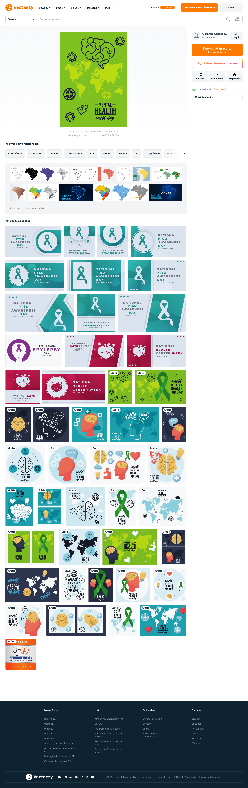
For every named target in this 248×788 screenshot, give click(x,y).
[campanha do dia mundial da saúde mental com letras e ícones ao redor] (169, 585)
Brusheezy (50, 718)
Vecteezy (49, 723)
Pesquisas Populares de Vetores (108, 735)
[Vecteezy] (19, 7)
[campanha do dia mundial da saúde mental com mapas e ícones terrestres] (79, 547)
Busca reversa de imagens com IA (59, 750)
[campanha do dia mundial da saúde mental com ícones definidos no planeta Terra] (85, 506)
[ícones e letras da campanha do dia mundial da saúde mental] (166, 464)
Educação (49, 738)
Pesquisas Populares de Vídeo (108, 751)
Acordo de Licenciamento (109, 718)
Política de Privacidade (185, 776)
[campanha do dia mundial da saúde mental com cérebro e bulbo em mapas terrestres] (50, 506)
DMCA (98, 723)
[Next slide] (181, 153)
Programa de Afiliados (107, 728)
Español (196, 723)
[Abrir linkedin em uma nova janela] (70, 777)
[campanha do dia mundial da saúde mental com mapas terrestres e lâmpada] (32, 585)
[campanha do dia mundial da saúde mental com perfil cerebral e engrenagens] (89, 424)
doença (171, 153)
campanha (35, 153)
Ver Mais (166, 192)
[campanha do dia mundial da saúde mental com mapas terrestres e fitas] (123, 620)
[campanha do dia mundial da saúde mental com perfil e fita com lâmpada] (133, 585)
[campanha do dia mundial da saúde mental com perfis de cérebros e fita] (100, 585)
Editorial (92, 7)
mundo (107, 153)
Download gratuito (217, 50)
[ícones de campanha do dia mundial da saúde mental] (25, 464)
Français (196, 738)
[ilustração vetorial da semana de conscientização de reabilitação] (20, 654)
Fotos (59, 7)
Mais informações (204, 97)
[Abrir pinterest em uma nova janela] (76, 777)
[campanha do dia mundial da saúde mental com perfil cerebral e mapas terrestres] (129, 547)
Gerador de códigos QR (57, 761)
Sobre (146, 728)
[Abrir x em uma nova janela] (87, 777)
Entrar (231, 7)
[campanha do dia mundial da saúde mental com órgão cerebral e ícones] (19, 506)
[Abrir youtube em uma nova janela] (92, 777)
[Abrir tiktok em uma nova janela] (81, 777)
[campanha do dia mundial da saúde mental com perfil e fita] (30, 547)
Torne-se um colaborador (150, 735)
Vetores (43, 7)
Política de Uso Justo (209, 776)
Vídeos (75, 7)
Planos (155, 7)
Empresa (49, 733)
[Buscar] (228, 19)
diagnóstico (153, 153)
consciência (15, 153)
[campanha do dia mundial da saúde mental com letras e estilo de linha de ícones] (74, 585)
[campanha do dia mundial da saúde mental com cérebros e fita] (122, 506)
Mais (107, 7)
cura (92, 153)
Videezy (48, 728)
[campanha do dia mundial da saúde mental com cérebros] (76, 620)
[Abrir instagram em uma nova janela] (65, 777)
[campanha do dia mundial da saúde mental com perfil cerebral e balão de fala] (174, 424)
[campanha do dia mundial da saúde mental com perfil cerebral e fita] (24, 620)
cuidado (54, 153)
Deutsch (196, 733)
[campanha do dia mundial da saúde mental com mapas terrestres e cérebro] (120, 387)
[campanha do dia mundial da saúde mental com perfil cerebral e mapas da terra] (173, 547)
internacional (74, 153)
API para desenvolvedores (59, 743)
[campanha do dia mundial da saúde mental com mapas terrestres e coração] (163, 620)
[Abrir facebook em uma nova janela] (59, 777)
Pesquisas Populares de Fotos (108, 743)
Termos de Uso (163, 776)
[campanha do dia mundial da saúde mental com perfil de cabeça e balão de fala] (67, 464)
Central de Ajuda (152, 718)
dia (136, 153)
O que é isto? (219, 89)
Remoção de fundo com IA (59, 756)
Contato (147, 723)
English (196, 718)
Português (198, 728)
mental (123, 153)
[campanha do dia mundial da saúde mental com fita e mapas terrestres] (160, 387)
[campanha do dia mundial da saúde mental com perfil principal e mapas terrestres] (134, 424)
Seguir (236, 37)
